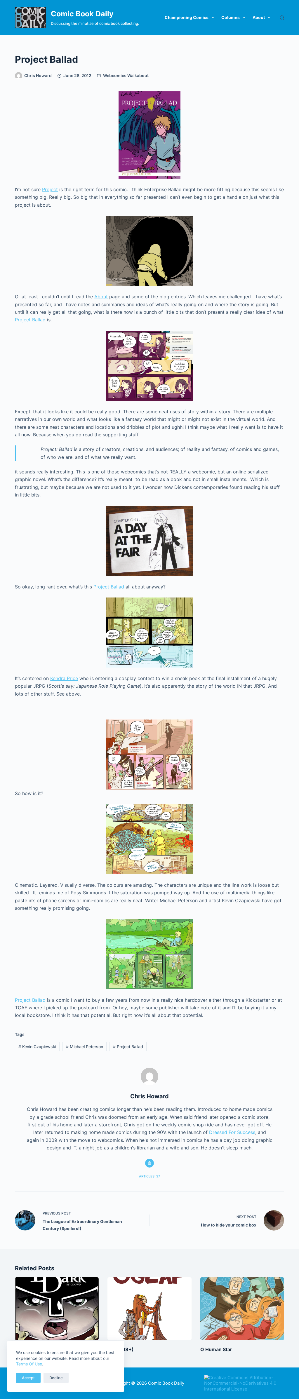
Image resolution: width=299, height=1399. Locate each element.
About (259, 17)
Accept (28, 1377)
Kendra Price (64, 678)
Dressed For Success (232, 1132)
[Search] (282, 17)
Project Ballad (30, 320)
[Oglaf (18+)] (149, 1308)
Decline (56, 1377)
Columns (230, 17)
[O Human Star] (242, 1308)
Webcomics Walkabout (126, 75)
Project (50, 189)
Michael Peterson (84, 1046)
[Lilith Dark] (57, 1308)
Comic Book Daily (82, 13)
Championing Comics (186, 17)
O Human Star (216, 1349)
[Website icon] (149, 1163)
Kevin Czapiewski (37, 1046)
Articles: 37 (149, 1176)
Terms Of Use (29, 1363)
